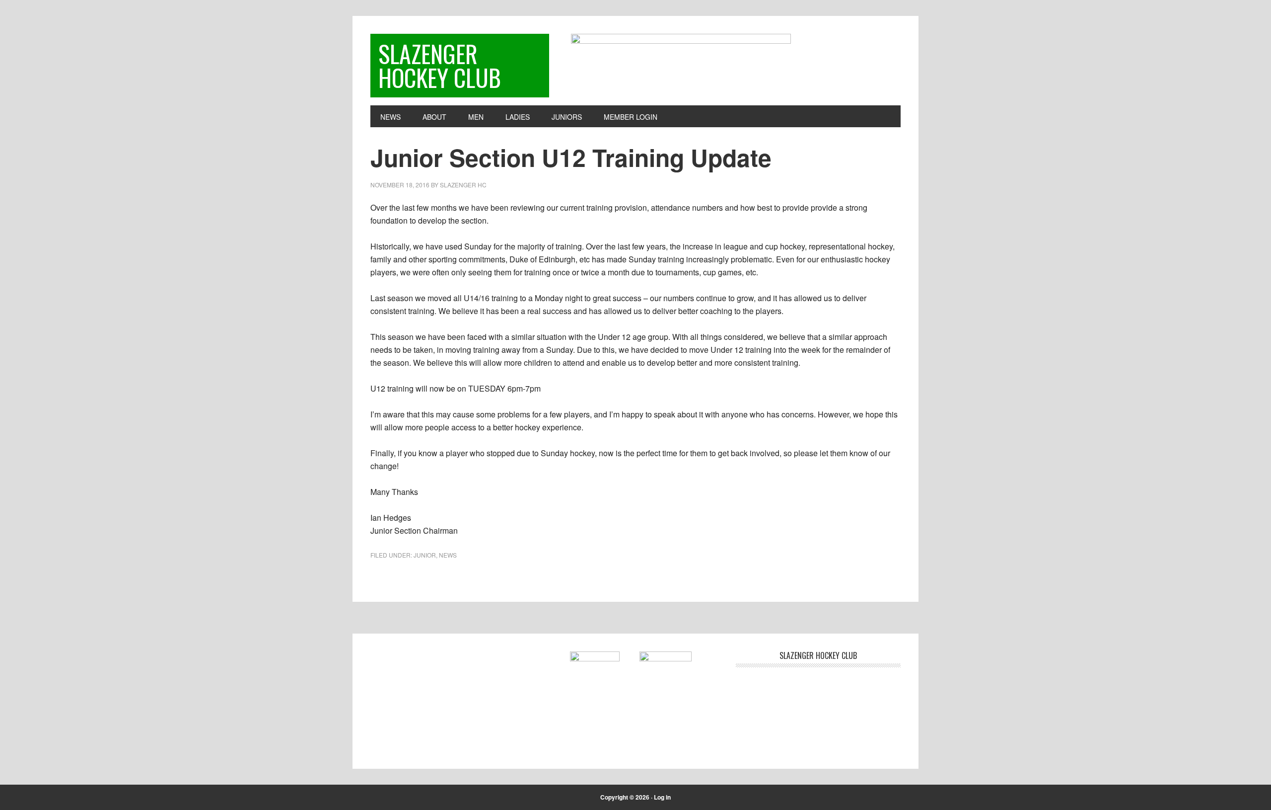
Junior (425, 555)
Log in (662, 797)
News (448, 555)
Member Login (630, 117)
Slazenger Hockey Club (439, 65)
